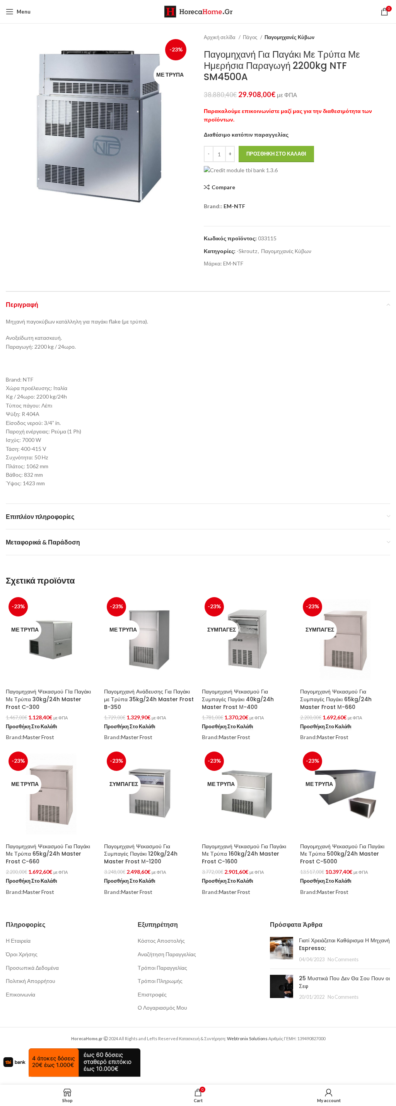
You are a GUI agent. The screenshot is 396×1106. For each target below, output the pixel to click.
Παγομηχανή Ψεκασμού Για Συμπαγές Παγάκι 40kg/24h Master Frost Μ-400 (238, 699)
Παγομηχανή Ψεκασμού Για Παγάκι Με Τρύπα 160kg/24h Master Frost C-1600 (244, 853)
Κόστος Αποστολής (161, 940)
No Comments (343, 959)
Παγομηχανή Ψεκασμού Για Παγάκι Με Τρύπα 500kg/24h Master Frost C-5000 (342, 853)
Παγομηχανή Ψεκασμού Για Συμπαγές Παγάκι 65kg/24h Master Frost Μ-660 (336, 699)
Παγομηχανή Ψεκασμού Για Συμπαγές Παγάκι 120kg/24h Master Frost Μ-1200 (141, 853)
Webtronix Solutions (247, 1038)
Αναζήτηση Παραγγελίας (167, 954)
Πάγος (250, 37)
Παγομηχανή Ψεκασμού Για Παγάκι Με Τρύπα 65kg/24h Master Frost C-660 (48, 853)
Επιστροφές (152, 994)
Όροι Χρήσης (22, 954)
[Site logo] (198, 11)
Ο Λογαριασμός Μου (162, 1007)
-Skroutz (247, 251)
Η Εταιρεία (18, 940)
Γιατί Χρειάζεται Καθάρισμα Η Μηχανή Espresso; (344, 944)
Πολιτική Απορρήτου (30, 981)
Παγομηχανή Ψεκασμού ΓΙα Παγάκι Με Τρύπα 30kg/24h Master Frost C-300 (48, 699)
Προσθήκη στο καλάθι (276, 154)
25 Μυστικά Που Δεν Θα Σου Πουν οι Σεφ (344, 982)
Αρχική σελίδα (220, 37)
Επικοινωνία (20, 994)
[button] (31, 727)
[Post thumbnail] (281, 950)
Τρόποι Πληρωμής (160, 981)
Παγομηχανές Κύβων (289, 37)
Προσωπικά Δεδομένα (32, 967)
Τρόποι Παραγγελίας (162, 967)
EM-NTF (234, 206)
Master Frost (38, 737)
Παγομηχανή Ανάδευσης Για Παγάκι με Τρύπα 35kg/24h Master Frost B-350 (149, 699)
